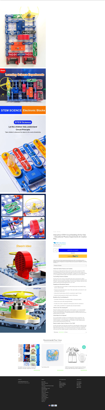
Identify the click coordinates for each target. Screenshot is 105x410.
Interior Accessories (45, 392)
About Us (43, 401)
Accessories (44, 393)
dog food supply (44, 389)
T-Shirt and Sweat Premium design (48, 385)
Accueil (54, 231)
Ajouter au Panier (72, 250)
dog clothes (44, 387)
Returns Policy (61, 385)
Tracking (60, 387)
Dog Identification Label (46, 388)
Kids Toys (58, 231)
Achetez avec (70, 256)
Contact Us (43, 400)
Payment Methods (62, 383)
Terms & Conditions (45, 397)
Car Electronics (44, 396)
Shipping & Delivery (62, 384)
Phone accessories (45, 383)
